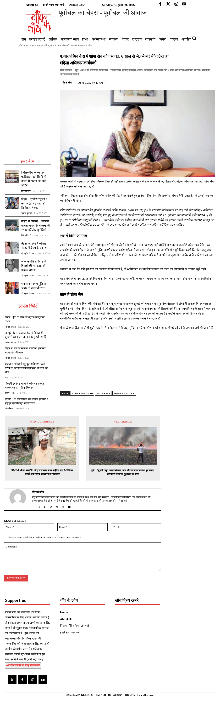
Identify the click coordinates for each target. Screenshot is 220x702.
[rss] (51, 506)
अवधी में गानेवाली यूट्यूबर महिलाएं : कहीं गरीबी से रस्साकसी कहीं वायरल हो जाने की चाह (26, 368)
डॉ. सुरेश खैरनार (27, 253)
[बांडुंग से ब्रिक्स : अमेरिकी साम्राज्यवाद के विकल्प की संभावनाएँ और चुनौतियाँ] (12, 225)
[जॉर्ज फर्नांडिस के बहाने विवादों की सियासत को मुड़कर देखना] (12, 265)
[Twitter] (195, 82)
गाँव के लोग (67, 82)
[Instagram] (32, 679)
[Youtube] (42, 679)
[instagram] (39, 506)
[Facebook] (187, 82)
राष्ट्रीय (30, 45)
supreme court (124, 393)
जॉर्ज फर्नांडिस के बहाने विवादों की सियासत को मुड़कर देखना (33, 266)
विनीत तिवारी (26, 191)
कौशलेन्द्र (9, 408)
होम (21, 45)
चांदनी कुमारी (26, 213)
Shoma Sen (103, 393)
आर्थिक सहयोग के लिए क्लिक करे (23, 665)
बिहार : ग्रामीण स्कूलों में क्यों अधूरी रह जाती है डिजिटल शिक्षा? (34, 203)
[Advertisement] (27, 105)
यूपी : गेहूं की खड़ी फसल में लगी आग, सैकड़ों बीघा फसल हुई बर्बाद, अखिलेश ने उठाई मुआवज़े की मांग (123, 472)
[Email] (211, 82)
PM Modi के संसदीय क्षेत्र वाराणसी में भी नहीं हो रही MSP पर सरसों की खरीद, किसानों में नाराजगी (42, 472)
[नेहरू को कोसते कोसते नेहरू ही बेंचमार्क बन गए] (12, 248)
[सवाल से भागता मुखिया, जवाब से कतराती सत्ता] (12, 288)
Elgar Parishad (82, 393)
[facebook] (33, 506)
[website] (63, 506)
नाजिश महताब (10, 327)
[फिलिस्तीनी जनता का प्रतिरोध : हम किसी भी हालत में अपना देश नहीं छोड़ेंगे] (12, 176)
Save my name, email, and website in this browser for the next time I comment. (44, 537)
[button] (195, 38)
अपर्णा (7, 377)
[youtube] (69, 506)
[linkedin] (45, 506)
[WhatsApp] (203, 82)
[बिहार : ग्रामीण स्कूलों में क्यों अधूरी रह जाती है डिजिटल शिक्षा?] (12, 203)
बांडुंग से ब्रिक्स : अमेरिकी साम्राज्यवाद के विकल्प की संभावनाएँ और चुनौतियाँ (35, 226)
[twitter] (57, 506)
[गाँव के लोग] (19, 499)
